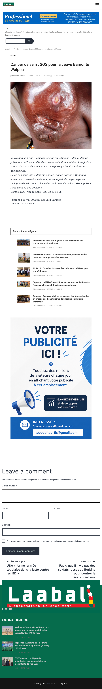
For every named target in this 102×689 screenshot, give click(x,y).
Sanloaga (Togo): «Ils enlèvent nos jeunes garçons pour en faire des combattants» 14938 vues (32, 630)
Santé (13, 56)
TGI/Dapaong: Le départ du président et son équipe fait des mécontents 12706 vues (30, 661)
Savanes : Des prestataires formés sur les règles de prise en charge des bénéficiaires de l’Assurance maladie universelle (61, 299)
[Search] (29, 41)
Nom (5, 508)
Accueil (7, 49)
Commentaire (9, 485)
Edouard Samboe (51, 199)
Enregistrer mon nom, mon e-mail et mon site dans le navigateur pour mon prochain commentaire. (49, 541)
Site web (6, 525)
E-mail (57, 508)
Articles (16, 49)
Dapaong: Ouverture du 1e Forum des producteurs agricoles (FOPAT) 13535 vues (32, 646)
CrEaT (47, 683)
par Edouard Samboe (18, 76)
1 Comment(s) (59, 76)
